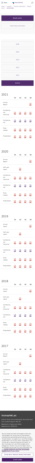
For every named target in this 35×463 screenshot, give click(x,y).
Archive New (10, 8)
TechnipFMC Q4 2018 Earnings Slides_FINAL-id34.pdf (30, 331)
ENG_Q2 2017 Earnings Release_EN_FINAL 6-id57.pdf (20, 389)
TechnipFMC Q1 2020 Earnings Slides (15, 201)
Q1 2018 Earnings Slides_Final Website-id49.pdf (15, 331)
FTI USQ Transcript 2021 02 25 (30, 178)
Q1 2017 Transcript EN (15, 372)
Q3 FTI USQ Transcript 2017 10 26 (25, 372)
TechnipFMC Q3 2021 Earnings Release (25, 130)
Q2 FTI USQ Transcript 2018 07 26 (20, 307)
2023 (17, 67)
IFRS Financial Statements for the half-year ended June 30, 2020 (20, 169)
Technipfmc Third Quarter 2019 (25, 251)
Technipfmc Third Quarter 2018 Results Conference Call (25, 316)
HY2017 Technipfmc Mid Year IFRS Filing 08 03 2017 (20, 363)
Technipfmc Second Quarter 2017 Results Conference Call (20, 381)
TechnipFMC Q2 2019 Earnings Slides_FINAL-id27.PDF (20, 266)
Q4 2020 (30, 187)
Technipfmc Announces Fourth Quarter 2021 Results (30, 130)
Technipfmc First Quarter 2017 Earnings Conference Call (15, 381)
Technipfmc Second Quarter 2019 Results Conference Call (20, 251)
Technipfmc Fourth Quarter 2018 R (30, 316)
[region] (17, 446)
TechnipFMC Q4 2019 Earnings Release (30, 259)
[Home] (17, 2)
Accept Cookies (17, 459)
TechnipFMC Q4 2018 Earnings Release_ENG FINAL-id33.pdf (30, 324)
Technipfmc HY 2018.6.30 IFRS (20, 299)
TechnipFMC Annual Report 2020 (30, 161)
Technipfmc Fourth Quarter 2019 (30, 251)
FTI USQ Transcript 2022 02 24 (30, 113)
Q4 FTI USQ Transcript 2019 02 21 (30, 307)
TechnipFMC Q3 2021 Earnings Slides (25, 136)
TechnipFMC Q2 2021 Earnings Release (20, 130)
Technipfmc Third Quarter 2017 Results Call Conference (25, 381)
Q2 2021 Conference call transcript (20, 113)
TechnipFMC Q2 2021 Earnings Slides (20, 136)
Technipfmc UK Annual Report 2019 (30, 226)
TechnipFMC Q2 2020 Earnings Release (20, 195)
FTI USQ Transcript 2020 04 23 (15, 178)
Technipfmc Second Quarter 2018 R (20, 316)
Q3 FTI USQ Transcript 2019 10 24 (25, 243)
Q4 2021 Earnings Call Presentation (30, 136)
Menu (2, 3)
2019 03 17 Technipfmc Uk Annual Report (30, 291)
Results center (17, 18)
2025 (17, 52)
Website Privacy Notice (12, 451)
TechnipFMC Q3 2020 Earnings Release (25, 195)
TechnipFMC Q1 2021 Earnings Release (15, 130)
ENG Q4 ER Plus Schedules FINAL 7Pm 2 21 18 (30, 389)
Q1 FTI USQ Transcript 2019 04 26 (15, 243)
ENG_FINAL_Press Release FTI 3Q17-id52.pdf (25, 389)
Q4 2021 (30, 122)
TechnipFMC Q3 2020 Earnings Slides (25, 201)
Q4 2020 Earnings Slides (30, 201)
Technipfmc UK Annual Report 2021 (30, 104)
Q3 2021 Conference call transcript (25, 113)
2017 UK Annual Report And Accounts (30, 356)
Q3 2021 (25, 122)
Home (2, 6)
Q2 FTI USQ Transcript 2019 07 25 (20, 243)
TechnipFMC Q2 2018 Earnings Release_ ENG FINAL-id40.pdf (20, 324)
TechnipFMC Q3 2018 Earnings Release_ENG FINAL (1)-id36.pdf (25, 324)
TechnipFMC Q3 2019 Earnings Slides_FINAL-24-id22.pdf (25, 266)
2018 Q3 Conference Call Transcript (25, 307)
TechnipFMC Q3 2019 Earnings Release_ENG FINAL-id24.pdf (25, 259)
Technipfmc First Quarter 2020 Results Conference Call (15, 187)
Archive (17, 83)
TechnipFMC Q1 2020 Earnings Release (15, 195)
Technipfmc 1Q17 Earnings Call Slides (15, 396)
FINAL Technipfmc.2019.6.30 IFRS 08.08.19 (20, 234)
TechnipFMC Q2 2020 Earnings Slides (20, 201)
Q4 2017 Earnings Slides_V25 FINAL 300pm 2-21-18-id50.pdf (30, 396)
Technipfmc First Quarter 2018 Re (15, 316)
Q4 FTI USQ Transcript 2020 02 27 (30, 243)
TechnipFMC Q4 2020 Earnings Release (30, 195)
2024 (17, 59)
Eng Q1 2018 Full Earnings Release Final (15, 324)
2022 (17, 75)
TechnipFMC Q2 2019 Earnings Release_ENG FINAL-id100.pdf (20, 259)
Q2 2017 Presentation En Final (20, 396)
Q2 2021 (20, 122)
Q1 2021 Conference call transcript (15, 113)
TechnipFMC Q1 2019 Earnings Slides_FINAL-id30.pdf (15, 266)
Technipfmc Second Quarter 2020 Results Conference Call (20, 187)
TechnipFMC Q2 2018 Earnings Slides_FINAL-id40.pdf (20, 331)
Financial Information (19, 6)
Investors (9, 6)
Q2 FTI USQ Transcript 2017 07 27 (20, 372)
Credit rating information (17, 26)
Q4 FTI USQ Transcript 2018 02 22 (30, 372)
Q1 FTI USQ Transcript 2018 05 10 (15, 307)
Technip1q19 (15, 251)
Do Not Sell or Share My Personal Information (17, 454)
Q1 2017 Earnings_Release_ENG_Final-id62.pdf (15, 389)
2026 (17, 44)
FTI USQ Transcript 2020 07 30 (20, 178)
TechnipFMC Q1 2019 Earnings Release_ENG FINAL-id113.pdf (15, 259)
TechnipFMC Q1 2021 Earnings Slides (15, 136)
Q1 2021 (15, 122)
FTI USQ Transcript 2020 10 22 (25, 178)
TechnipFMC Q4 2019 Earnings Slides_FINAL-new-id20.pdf (30, 266)
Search (32, 2)
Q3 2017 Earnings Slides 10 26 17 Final (25, 396)
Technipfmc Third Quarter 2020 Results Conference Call (25, 187)
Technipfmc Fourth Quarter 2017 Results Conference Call (30, 381)
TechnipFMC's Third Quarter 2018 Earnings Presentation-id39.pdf (25, 331)
